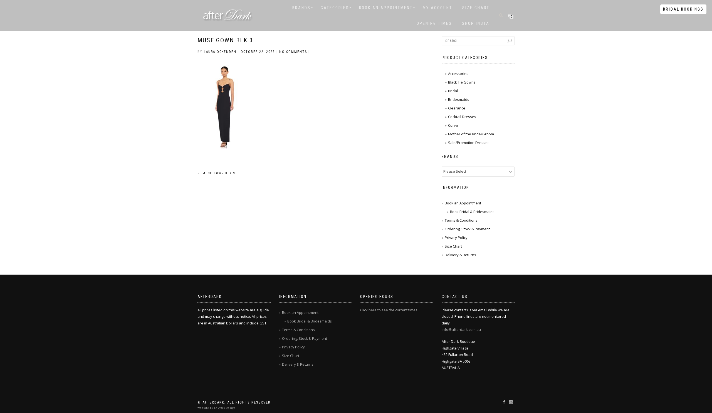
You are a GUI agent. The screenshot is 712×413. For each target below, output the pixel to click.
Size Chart (476, 8)
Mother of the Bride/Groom (471, 133)
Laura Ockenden (220, 52)
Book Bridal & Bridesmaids (472, 211)
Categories (335, 8)
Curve (453, 125)
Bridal (453, 90)
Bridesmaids (458, 99)
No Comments (293, 52)
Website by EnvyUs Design (216, 408)
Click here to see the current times (388, 309)
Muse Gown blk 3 (225, 40)
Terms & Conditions (461, 220)
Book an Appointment (386, 8)
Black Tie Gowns (462, 82)
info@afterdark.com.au (461, 329)
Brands (301, 8)
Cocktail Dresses (462, 116)
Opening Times (434, 23)
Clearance (456, 108)
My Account (437, 8)
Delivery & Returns (460, 254)
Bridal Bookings (683, 9)
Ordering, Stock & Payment (467, 228)
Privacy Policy (456, 237)
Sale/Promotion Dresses (469, 142)
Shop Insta (476, 23)
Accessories (458, 73)
